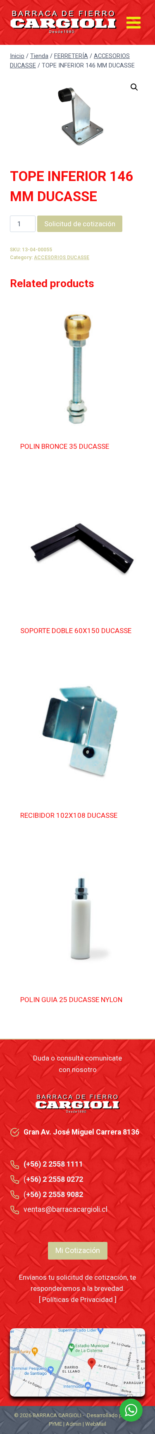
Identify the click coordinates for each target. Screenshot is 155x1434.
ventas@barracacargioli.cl (65, 1209)
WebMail (95, 1424)
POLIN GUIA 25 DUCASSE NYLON (71, 999)
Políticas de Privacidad (77, 1299)
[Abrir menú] (133, 22)
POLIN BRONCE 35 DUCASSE (64, 446)
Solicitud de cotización (79, 224)
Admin (73, 1424)
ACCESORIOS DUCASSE (61, 257)
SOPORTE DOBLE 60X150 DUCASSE (75, 631)
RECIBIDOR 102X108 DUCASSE (68, 815)
